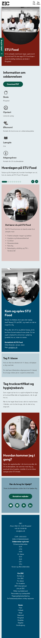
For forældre (20, 583)
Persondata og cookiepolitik (20, 593)
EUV (20, 557)
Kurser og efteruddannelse (20, 567)
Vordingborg (20, 625)
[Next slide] (36, 181)
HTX (20, 549)
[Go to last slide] (32, 181)
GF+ (20, 562)
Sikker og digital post (20, 591)
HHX (20, 552)
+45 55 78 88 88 (20, 528)
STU (20, 564)
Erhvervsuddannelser (20, 544)
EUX (20, 547)
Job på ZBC (20, 588)
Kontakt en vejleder (20, 496)
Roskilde (20, 620)
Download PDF (13, 84)
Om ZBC (20, 578)
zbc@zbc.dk (20, 531)
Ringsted (20, 618)
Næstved (20, 615)
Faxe (20, 608)
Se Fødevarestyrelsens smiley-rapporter (20, 598)
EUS (20, 559)
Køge (20, 613)
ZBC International (20, 586)
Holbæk (20, 610)
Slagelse (20, 623)
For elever (20, 581)
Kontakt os (20, 576)
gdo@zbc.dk (12, 347)
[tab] (4, 182)
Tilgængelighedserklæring (21, 596)
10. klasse (20, 554)
